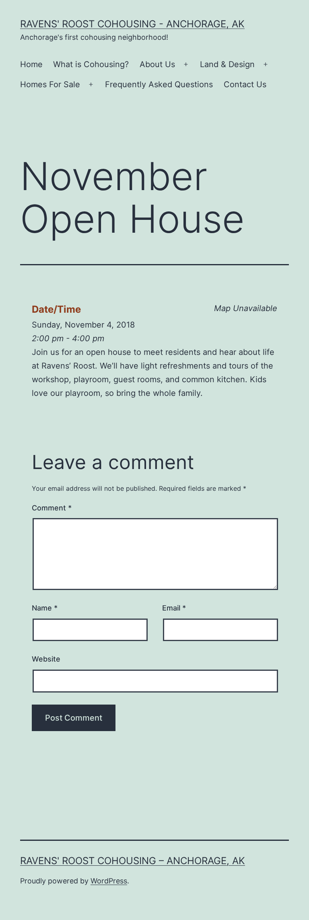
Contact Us (245, 84)
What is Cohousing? (91, 64)
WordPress (109, 881)
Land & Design (227, 64)
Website (46, 659)
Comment (52, 508)
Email (174, 608)
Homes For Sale (50, 84)
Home (31, 64)
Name (45, 608)
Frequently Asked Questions (159, 84)
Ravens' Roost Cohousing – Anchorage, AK (132, 861)
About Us (157, 64)
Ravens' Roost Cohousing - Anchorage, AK (132, 24)
